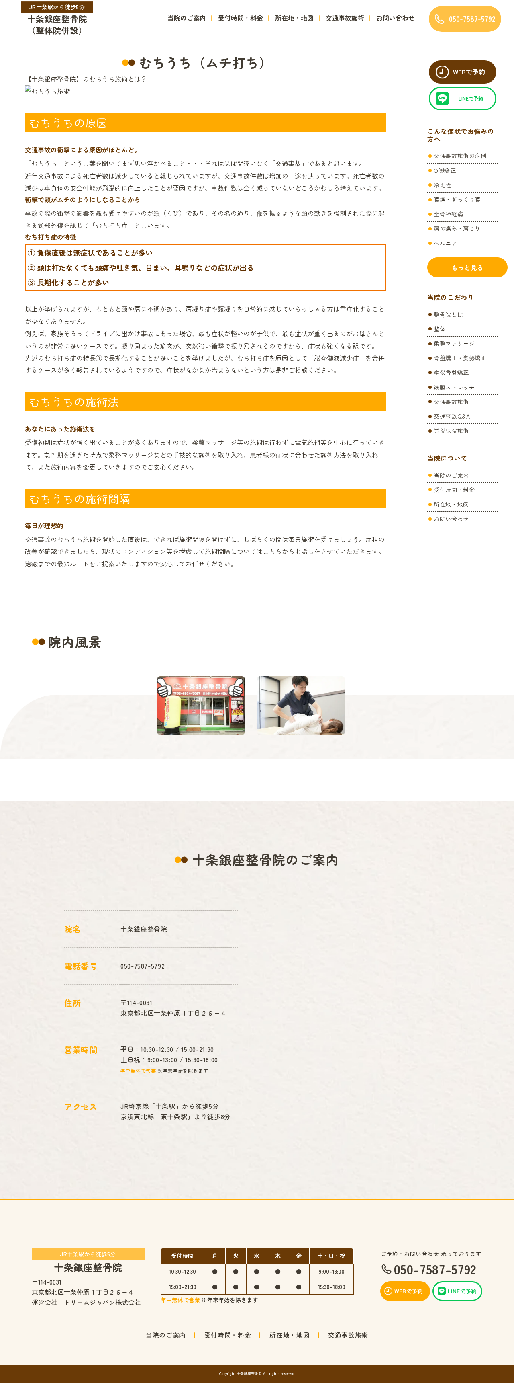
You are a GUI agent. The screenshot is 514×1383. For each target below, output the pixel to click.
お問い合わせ (395, 18)
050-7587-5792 (142, 966)
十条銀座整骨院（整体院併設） (57, 20)
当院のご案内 (186, 18)
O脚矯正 (445, 170)
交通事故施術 (345, 18)
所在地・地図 (294, 18)
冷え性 (442, 185)
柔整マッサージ (454, 343)
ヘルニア (445, 243)
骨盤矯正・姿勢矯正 (460, 358)
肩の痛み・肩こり (457, 228)
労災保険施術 (451, 431)
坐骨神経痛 (448, 214)
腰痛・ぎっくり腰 (457, 199)
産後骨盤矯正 (451, 372)
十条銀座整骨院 (88, 1261)
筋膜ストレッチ (454, 387)
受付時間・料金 (240, 18)
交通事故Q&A (452, 416)
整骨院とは (448, 314)
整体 (439, 329)
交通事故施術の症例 (460, 156)
